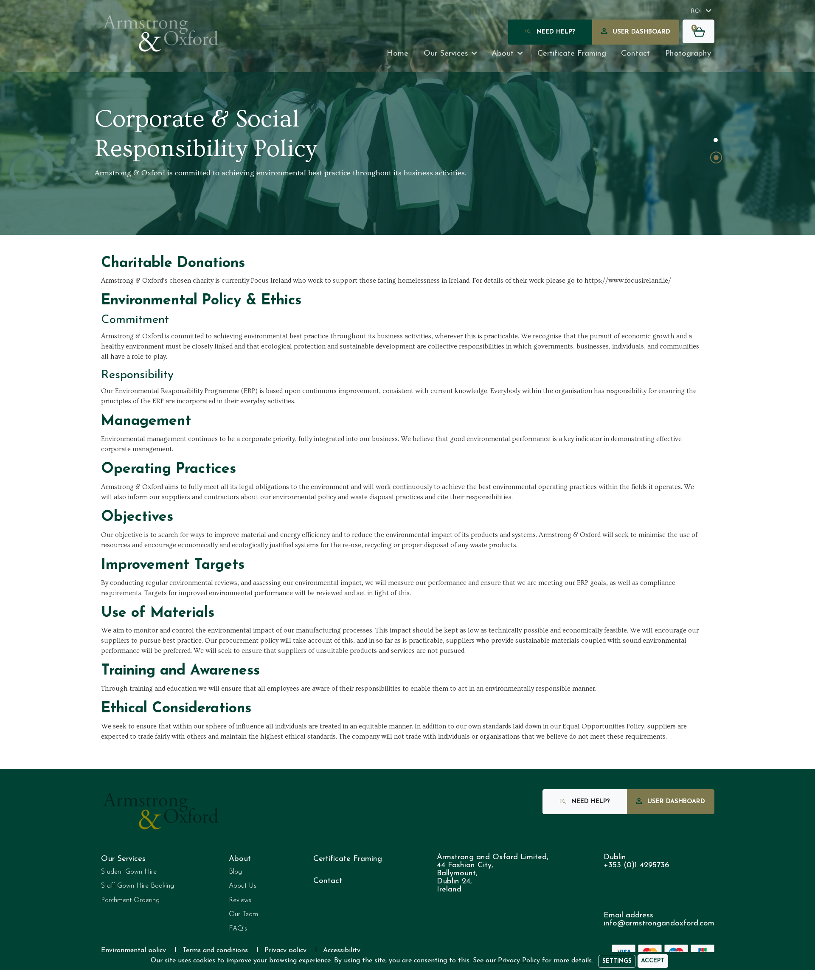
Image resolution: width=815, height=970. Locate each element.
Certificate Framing (347, 859)
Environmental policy (133, 950)
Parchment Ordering (130, 900)
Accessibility (341, 950)
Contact (635, 54)
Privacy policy (285, 950)
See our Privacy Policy (506, 960)
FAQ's (238, 928)
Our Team (243, 914)
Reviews (240, 900)
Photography (688, 54)
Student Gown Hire (129, 872)
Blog (235, 872)
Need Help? (554, 32)
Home (397, 54)
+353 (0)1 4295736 (636, 865)
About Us (242, 886)
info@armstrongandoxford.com (659, 923)
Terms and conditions (215, 950)
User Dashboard (640, 32)
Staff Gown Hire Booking (137, 886)
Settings (617, 961)
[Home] (161, 33)
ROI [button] (696, 11)
